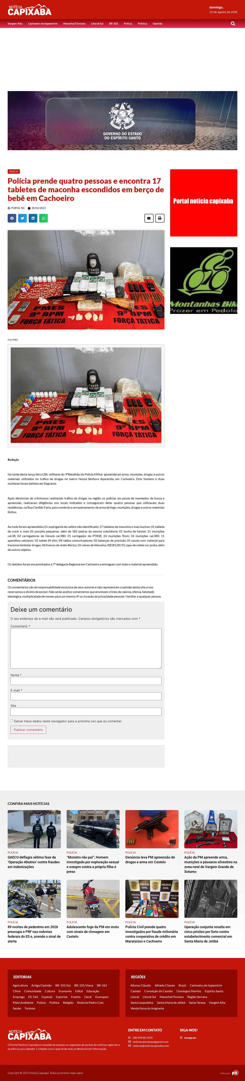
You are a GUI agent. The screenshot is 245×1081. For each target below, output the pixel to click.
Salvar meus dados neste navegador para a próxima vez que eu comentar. (68, 721)
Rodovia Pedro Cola (90, 1002)
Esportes (62, 997)
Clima (16, 991)
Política (142, 23)
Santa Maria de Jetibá (171, 1002)
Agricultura (20, 985)
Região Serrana (197, 997)
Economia (65, 991)
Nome (16, 675)
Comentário (20, 626)
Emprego (19, 997)
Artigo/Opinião (41, 985)
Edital (79, 991)
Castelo (136, 991)
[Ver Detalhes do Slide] (122, 120)
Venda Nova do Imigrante (147, 1008)
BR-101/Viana (83, 985)
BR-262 (113, 23)
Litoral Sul (97, 23)
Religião (68, 1002)
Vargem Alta (15, 23)
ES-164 (33, 997)
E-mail (16, 690)
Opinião (157, 23)
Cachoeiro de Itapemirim (43, 23)
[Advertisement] (122, 56)
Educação (93, 991)
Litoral (135, 997)
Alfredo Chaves (165, 985)
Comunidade (32, 991)
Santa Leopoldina (142, 1002)
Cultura (50, 991)
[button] (233, 23)
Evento (76, 997)
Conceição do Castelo (158, 991)
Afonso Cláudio (141, 985)
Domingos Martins (188, 991)
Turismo (29, 1008)
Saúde (17, 1008)
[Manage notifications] (236, 1073)
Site (13, 705)
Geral (87, 997)
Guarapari (102, 997)
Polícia (128, 23)
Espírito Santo (214, 991)
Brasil (182, 985)
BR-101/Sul (63, 985)
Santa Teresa (197, 1002)
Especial (47, 997)
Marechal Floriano (74, 23)
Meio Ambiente (23, 1002)
